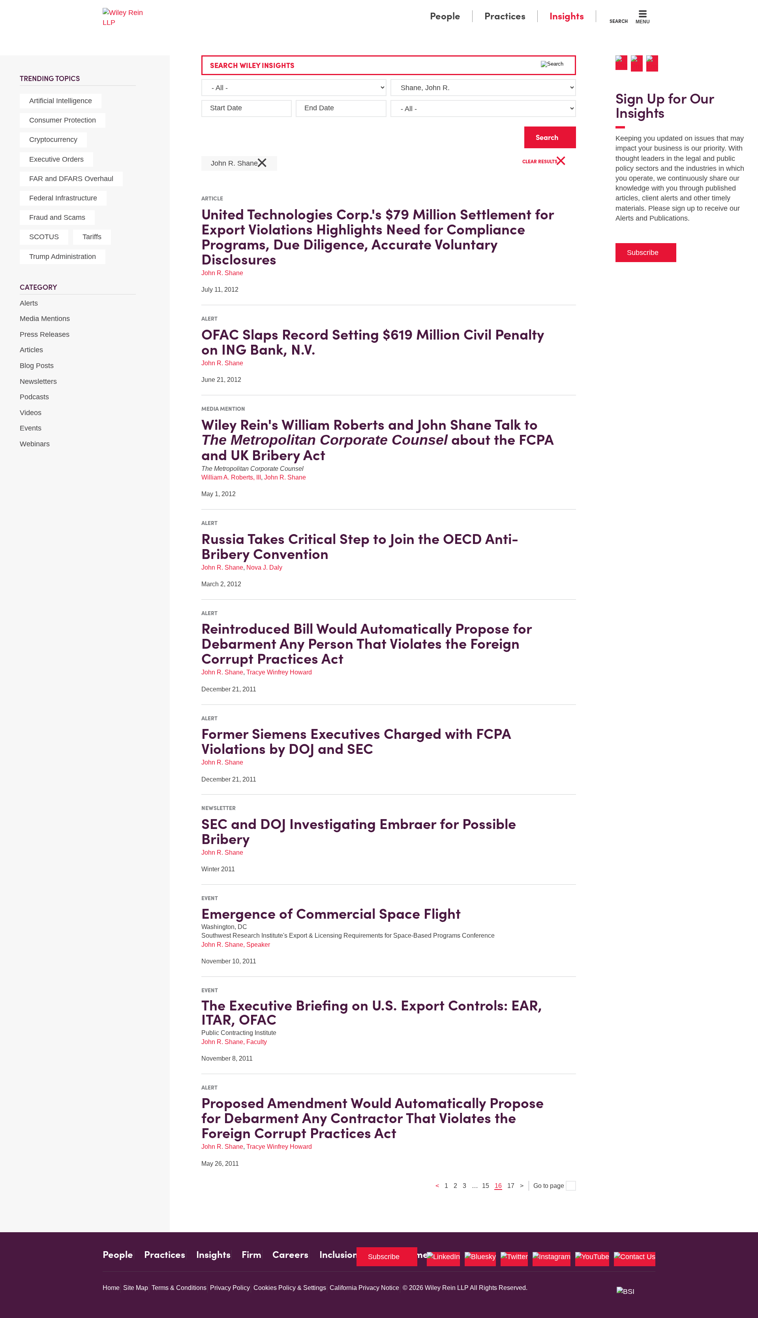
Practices (504, 16)
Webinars (35, 444)
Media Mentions (45, 319)
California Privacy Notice (364, 1287)
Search (619, 21)
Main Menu (355, 9)
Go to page (549, 1185)
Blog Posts (37, 366)
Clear (506, 135)
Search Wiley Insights (252, 65)
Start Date (226, 108)
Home (111, 1287)
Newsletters (38, 381)
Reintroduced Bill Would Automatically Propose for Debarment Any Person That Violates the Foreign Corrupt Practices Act (366, 643)
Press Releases (44, 334)
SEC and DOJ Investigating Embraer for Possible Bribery (358, 831)
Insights (567, 16)
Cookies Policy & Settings (289, 1287)
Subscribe (643, 253)
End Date (319, 108)
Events (30, 428)
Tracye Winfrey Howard (279, 672)
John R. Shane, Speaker (235, 944)
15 (485, 1185)
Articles (31, 350)
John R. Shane (239, 163)
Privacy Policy (230, 1287)
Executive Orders (56, 159)
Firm (251, 1254)
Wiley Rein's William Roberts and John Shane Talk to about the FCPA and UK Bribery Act (377, 439)
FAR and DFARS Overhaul (71, 179)
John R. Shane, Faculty (234, 1042)
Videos (30, 413)
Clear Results (544, 162)
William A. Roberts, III (231, 477)
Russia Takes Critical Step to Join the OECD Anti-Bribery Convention (359, 546)
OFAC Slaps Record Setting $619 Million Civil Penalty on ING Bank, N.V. (372, 342)
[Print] (638, 63)
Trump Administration (62, 257)
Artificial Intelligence (60, 101)
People (445, 16)
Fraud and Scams (57, 217)
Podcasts (34, 397)
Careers (290, 1254)
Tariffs (92, 237)
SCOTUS (44, 237)
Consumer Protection (62, 120)
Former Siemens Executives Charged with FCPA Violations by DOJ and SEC (356, 741)
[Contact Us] (634, 1259)
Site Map (135, 1287)
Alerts (29, 303)
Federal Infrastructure (63, 198)
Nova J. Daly (264, 567)
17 (510, 1185)
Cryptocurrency (53, 140)
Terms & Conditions (179, 1287)
